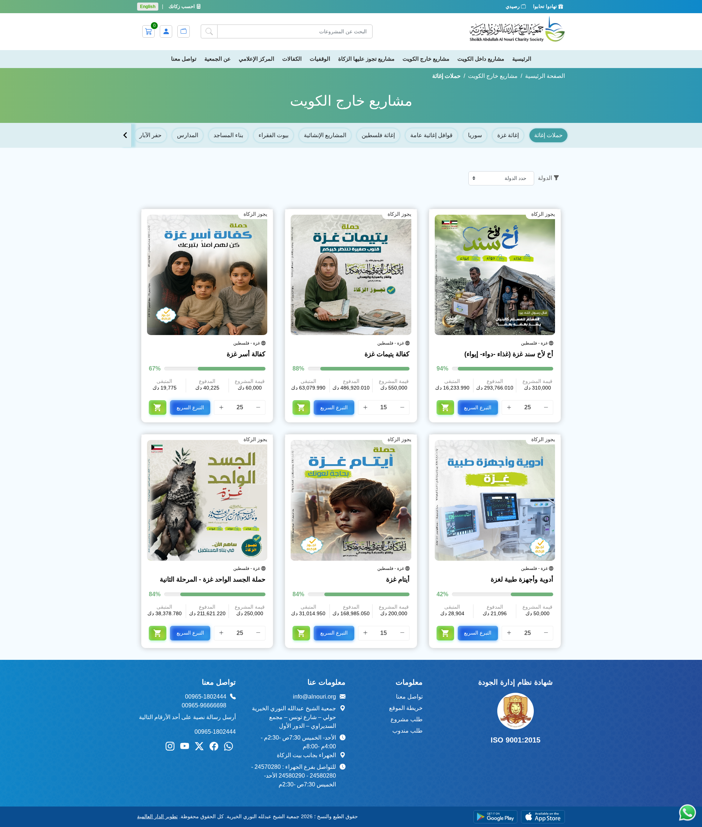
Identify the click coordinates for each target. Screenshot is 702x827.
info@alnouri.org (314, 696)
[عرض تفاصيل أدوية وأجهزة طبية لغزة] (495, 500)
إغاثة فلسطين (378, 135)
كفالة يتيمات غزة (387, 354)
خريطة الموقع (406, 708)
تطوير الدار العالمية (157, 816)
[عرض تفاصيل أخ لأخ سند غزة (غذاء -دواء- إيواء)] (495, 275)
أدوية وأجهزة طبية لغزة (522, 579)
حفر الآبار (150, 135)
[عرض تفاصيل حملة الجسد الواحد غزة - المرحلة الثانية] (207, 500)
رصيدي (513, 6)
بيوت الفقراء (273, 135)
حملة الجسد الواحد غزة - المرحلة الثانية (212, 579)
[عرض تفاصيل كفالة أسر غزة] (207, 275)
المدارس (187, 135)
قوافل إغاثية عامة (431, 135)
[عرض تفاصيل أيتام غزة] (351, 500)
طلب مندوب (407, 731)
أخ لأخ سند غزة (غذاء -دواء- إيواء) (508, 354)
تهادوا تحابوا (545, 6)
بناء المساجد (228, 135)
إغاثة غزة (508, 135)
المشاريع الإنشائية (325, 135)
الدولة (545, 178)
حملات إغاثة (548, 135)
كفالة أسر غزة (246, 354)
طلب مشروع (406, 719)
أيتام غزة (397, 579)
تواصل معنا (409, 696)
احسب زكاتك (182, 6)
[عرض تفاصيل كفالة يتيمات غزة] (351, 275)
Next (125, 135)
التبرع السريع (477, 407)
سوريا (475, 135)
